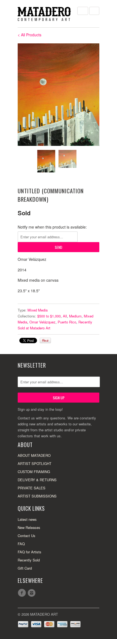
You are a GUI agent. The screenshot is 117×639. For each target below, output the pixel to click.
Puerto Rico (67, 322)
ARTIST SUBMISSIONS (37, 496)
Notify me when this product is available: (52, 227)
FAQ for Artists (29, 551)
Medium (75, 316)
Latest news (27, 519)
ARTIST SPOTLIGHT (34, 463)
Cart (94, 11)
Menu (82, 11)
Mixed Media (37, 310)
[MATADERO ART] (45, 13)
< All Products (29, 34)
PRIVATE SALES (31, 487)
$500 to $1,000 (49, 316)
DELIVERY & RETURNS (37, 479)
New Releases (29, 527)
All (65, 316)
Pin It (45, 340)
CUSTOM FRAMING (34, 471)
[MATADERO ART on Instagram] (32, 593)
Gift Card (25, 568)
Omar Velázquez (42, 322)
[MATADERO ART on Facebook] (22, 593)
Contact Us (26, 535)
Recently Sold (29, 560)
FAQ (21, 543)
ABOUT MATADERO (34, 455)
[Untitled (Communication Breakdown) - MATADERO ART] (58, 94)
